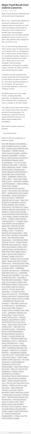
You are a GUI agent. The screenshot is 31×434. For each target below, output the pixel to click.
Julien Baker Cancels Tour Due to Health (16, 298)
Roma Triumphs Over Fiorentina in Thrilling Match (14, 345)
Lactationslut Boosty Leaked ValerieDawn (15, 214)
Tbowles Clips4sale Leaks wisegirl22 (13, 205)
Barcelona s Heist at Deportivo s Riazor (14, 406)
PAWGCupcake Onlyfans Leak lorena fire (15, 284)
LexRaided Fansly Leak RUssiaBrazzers (14, 249)
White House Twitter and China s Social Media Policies (15, 235)
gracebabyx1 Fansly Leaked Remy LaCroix (15, 392)
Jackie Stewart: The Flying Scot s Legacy (15, 207)
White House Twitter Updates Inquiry (14, 252)
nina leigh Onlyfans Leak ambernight (13, 409)
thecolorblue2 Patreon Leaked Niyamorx (15, 376)
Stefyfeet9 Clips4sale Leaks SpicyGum (14, 209)
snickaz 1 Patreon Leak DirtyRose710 (13, 254)
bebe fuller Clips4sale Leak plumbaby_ (14, 144)
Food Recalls (5, 11)
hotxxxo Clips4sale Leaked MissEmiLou (14, 172)
